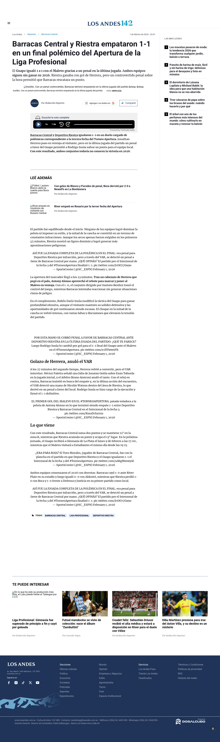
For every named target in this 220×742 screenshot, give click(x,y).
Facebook (9, 682)
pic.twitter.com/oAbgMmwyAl (114, 461)
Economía (65, 678)
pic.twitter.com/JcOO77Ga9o (112, 265)
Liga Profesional (79, 515)
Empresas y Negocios (110, 673)
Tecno (102, 687)
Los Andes (17, 34)
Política (64, 673)
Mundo (103, 664)
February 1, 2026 (104, 269)
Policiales (65, 687)
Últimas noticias (68, 669)
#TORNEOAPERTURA (94, 401)
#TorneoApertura (65, 265)
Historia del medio (187, 678)
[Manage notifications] (213, 728)
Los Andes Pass (147, 669)
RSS (180, 673)
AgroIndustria (106, 682)
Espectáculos (67, 696)
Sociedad (65, 682)
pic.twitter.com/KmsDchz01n (84, 413)
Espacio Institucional (110, 696)
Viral (101, 691)
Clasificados (145, 678)
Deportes (31, 34)
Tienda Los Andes (148, 673)
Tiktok (23, 682)
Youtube (37, 682)
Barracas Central (41, 135)
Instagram (16, 682)
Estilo (102, 678)
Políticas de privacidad (190, 669)
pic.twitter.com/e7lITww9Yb (99, 349)
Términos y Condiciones (190, 664)
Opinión (103, 669)
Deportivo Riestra (66, 135)
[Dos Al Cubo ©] (190, 723)
